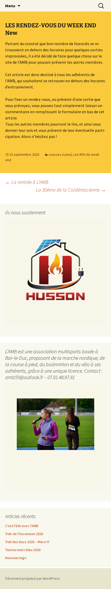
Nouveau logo (15, 557)
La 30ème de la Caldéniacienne (71, 189)
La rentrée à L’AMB (26, 182)
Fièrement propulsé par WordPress (32, 578)
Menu (10, 5)
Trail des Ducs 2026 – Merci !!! (27, 541)
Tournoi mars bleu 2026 (23, 549)
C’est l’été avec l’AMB (21, 525)
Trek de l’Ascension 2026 (24, 533)
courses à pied (60, 154)
